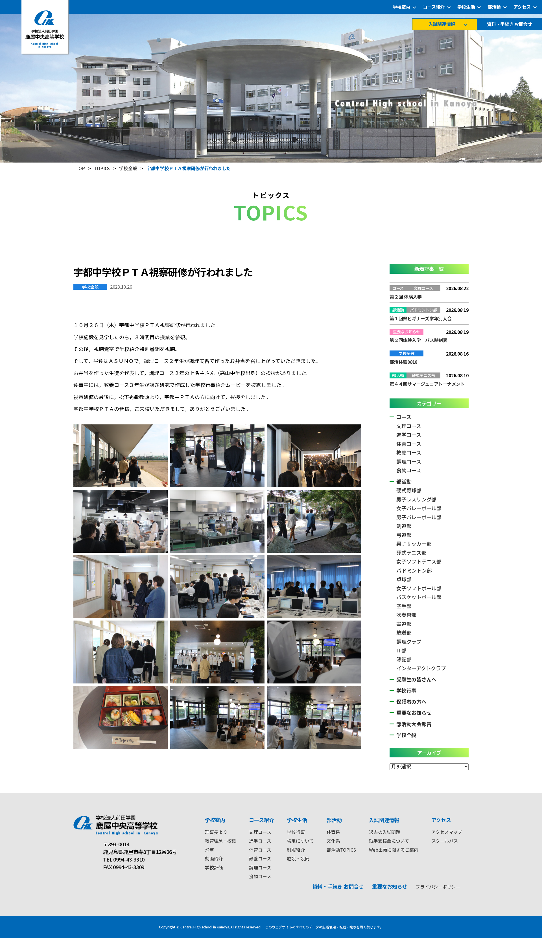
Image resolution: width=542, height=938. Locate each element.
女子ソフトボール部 (419, 588)
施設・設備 (298, 858)
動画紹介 (214, 858)
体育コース (408, 443)
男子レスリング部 (416, 499)
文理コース (408, 425)
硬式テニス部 (411, 552)
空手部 (403, 606)
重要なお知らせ (413, 712)
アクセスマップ (446, 832)
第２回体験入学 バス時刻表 (418, 340)
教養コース (408, 452)
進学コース (408, 434)
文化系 (333, 840)
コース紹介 (434, 7)
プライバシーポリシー (438, 886)
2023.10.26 (121, 286)
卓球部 (403, 579)
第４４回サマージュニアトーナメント (427, 383)
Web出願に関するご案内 (393, 849)
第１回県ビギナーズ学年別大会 (421, 318)
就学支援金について (389, 840)
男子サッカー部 (413, 543)
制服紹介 (296, 849)
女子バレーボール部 (419, 508)
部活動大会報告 (413, 723)
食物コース (408, 470)
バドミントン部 (414, 570)
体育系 (333, 832)
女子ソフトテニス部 (419, 561)
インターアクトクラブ (421, 668)
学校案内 (401, 7)
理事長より (216, 832)
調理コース (408, 461)
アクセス (522, 7)
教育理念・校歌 (220, 840)
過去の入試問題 (384, 832)
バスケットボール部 (419, 597)
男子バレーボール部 (419, 517)
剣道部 (403, 525)
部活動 (494, 7)
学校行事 (406, 690)
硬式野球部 (408, 490)
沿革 (209, 849)
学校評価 (214, 867)
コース (403, 416)
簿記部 (403, 659)
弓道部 (403, 534)
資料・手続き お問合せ (509, 24)
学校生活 (466, 7)
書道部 (403, 623)
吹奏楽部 (406, 614)
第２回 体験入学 (406, 296)
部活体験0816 (403, 361)
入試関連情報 (442, 24)
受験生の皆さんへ (416, 679)
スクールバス (444, 840)
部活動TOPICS (341, 849)
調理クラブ (408, 641)
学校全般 (90, 287)
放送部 (403, 632)
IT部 (401, 650)
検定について (300, 840)
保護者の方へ (411, 701)
